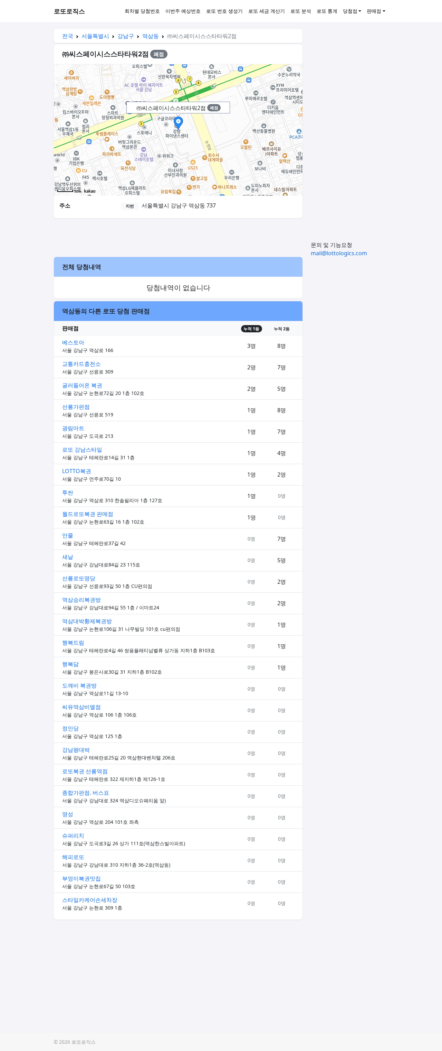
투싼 (67, 492)
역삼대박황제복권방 (87, 621)
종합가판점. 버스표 (85, 792)
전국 (67, 36)
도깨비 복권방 (79, 685)
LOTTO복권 (76, 471)
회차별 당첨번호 (142, 11)
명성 (67, 814)
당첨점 (350, 11)
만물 (67, 535)
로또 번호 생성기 (224, 11)
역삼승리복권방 (81, 599)
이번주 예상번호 (183, 11)
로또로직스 (69, 11)
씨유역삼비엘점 (81, 707)
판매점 (374, 11)
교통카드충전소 (81, 364)
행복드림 (73, 642)
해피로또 (73, 857)
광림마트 (73, 428)
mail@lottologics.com (339, 253)
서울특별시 (95, 36)
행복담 (70, 664)
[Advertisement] (178, 236)
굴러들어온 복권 (82, 385)
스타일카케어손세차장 (89, 900)
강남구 (125, 36)
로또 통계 (327, 11)
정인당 (70, 728)
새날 (67, 557)
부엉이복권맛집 (81, 878)
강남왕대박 (76, 750)
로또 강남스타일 (82, 449)
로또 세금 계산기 (266, 11)
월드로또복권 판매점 (87, 514)
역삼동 (150, 36)
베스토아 (73, 342)
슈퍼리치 (73, 835)
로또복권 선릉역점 (85, 771)
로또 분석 (300, 11)
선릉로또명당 (78, 578)
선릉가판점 (76, 407)
